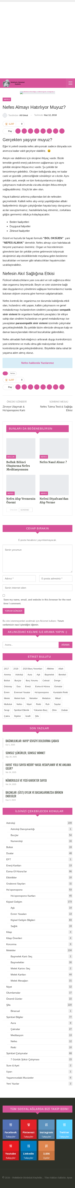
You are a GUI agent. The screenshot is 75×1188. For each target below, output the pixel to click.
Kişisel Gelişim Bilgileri (23, 920)
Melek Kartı (19, 698)
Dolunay (8, 686)
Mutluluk (8, 704)
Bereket (62, 674)
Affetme (50, 669)
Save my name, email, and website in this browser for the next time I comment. (37, 601)
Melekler (33, 698)
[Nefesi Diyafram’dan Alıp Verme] (54, 485)
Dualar (10, 853)
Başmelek (49, 674)
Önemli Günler (14, 998)
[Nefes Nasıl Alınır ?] (54, 448)
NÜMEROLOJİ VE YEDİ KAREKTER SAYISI (26, 780)
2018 (15, 669)
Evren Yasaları (19, 914)
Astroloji (19, 674)
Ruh (48, 704)
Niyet (29, 704)
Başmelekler (17, 962)
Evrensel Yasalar (22, 692)
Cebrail (46, 680)
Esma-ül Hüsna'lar (16, 871)
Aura (30, 674)
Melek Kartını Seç (20, 968)
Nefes (7, 99)
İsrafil (28, 716)
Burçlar (17, 680)
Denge (57, 680)
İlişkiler (17, 716)
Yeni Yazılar (12, 1083)
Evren (7, 692)
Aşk (38, 674)
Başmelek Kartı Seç (21, 956)
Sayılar (57, 704)
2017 (6, 669)
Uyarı (9, 1071)
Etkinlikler (11, 877)
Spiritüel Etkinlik (21, 710)
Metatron (46, 698)
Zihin (54, 710)
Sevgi (6, 710)
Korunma (11, 944)
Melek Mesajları (19, 980)
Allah (60, 669)
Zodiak (64, 710)
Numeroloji (16, 841)
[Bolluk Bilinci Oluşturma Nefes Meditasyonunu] (20, 448)
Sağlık (14, 926)
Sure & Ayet (12, 1065)
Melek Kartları (18, 974)
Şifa (37, 716)
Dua (19, 686)
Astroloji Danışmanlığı (23, 829)
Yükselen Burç (40, 710)
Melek (7, 698)
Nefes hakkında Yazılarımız (37, 362)
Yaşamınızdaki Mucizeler (20, 1077)
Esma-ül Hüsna (42, 686)
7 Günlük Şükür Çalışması (25, 1059)
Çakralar (15, 1029)
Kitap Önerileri (14, 938)
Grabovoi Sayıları (15, 883)
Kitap (9, 932)
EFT (8, 859)
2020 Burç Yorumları (32, 669)
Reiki (38, 704)
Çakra (7, 716)
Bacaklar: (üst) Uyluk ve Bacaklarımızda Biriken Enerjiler (34, 794)
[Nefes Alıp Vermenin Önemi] (20, 485)
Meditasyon (17, 1035)
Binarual (15, 1011)
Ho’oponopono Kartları (23, 895)
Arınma (7, 674)
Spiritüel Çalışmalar (17, 1053)
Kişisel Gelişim (14, 901)
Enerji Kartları (13, 865)
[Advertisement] (37, 39)
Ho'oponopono (42, 692)
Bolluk (11, 457)
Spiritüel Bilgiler (14, 1017)
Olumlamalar (13, 992)
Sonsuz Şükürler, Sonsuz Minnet (25, 753)
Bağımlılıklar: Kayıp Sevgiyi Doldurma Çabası (32, 741)
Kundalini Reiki (60, 692)
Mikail (58, 698)
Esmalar (58, 686)
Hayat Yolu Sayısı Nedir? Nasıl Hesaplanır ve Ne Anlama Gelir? (38, 767)
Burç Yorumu (32, 680)
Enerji (28, 686)
